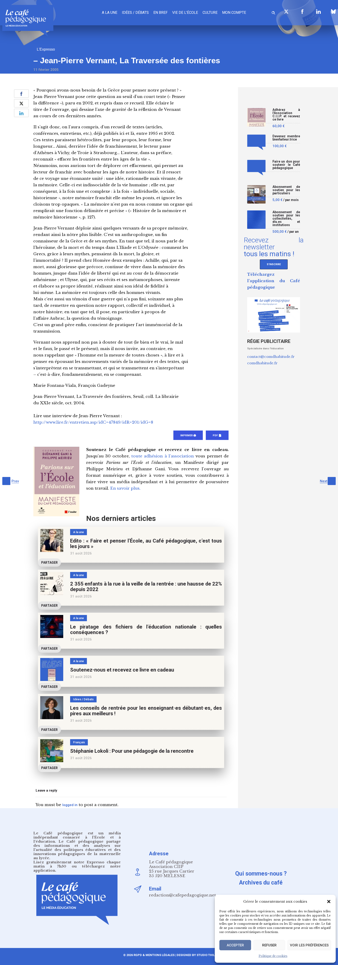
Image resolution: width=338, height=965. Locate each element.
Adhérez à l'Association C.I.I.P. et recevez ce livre (286, 114)
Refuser (269, 945)
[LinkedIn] (318, 11)
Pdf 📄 (217, 435)
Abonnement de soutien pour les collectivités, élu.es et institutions (286, 218)
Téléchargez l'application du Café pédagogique (273, 281)
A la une (109, 12)
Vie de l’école (185, 12)
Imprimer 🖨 (188, 435)
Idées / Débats (135, 12)
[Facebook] (302, 11)
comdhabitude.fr (262, 363)
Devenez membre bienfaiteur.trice (286, 138)
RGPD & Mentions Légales (154, 955)
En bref (160, 12)
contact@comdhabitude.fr (271, 356)
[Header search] (273, 12)
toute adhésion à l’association (162, 456)
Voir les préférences (309, 945)
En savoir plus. (125, 488)
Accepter (235, 945)
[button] (329, 901)
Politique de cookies (273, 956)
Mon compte (234, 12)
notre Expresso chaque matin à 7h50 (77, 864)
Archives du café (261, 882)
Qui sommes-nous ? (261, 873)
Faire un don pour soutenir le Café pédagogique (286, 165)
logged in (69, 805)
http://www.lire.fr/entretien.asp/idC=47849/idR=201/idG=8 (93, 422)
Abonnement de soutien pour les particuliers (286, 190)
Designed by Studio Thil (195, 955)
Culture (210, 12)
